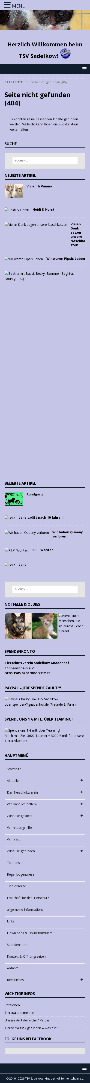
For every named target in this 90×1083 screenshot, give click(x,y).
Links (11, 921)
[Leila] (10, 565)
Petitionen (12, 1005)
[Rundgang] (14, 499)
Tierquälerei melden (19, 1012)
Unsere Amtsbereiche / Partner (28, 1020)
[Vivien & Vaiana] (14, 191)
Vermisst (13, 839)
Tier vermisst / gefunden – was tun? (31, 1028)
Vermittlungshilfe (19, 827)
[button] (83, 68)
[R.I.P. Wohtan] (16, 550)
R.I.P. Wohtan (43, 550)
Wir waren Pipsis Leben (65, 258)
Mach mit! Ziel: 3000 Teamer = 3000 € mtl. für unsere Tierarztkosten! (44, 738)
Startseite (14, 769)
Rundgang (35, 494)
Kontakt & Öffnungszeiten (26, 956)
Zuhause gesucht (20, 816)
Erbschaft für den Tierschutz (28, 898)
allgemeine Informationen (26, 909)
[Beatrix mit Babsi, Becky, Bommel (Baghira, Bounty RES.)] (43, 276)
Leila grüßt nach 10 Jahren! (41, 517)
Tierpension (15, 862)
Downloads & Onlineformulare (30, 933)
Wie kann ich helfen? (22, 804)
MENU (19, 6)
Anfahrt (12, 968)
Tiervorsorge (16, 886)
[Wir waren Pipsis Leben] (24, 259)
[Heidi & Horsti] (17, 209)
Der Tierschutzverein (22, 792)
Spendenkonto (18, 944)
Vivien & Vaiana (39, 186)
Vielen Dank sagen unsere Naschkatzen (78, 234)
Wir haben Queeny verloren (67, 534)
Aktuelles (13, 780)
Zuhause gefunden (21, 851)
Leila (23, 564)
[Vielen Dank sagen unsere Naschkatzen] (36, 224)
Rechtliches (15, 980)
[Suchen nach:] (45, 160)
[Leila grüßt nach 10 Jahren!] (10, 517)
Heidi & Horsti (44, 209)
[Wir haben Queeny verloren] (27, 532)
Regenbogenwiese (20, 874)
